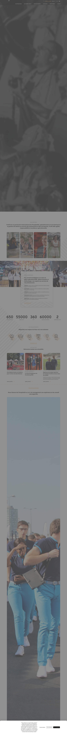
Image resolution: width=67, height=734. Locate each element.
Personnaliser (42, 727)
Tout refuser (49, 727)
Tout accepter (56, 727)
